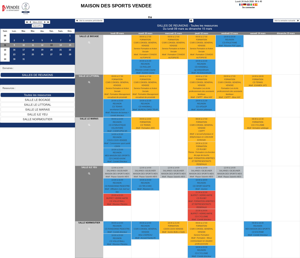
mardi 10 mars (145, 33)
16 (14, 50)
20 (51, 50)
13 (5, 54)
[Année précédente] (27, 22)
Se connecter (248, 7)
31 (23, 59)
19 (42, 50)
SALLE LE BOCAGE (89, 36)
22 (70, 50)
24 (23, 54)
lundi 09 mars (117, 33)
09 (5, 36)
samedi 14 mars (257, 33)
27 (51, 54)
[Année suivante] (48, 22)
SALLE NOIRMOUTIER (89, 223)
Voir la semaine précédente (90, 21)
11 (5, 45)
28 (61, 54)
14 (61, 45)
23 (14, 54)
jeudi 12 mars (201, 33)
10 (5, 40)
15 (70, 45)
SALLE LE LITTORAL (89, 76)
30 (14, 59)
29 (70, 54)
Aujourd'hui (37, 25)
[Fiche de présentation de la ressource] (89, 42)
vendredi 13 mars (229, 33)
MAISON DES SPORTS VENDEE (116, 5)
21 (61, 50)
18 (33, 50)
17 (23, 50)
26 (42, 54)
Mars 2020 (37, 22)
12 (42, 45)
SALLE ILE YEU (89, 167)
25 (33, 54)
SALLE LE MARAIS (89, 119)
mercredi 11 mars (173, 33)
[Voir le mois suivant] (45, 22)
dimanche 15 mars (286, 33)
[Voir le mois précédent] (30, 22)
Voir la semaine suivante (285, 21)
